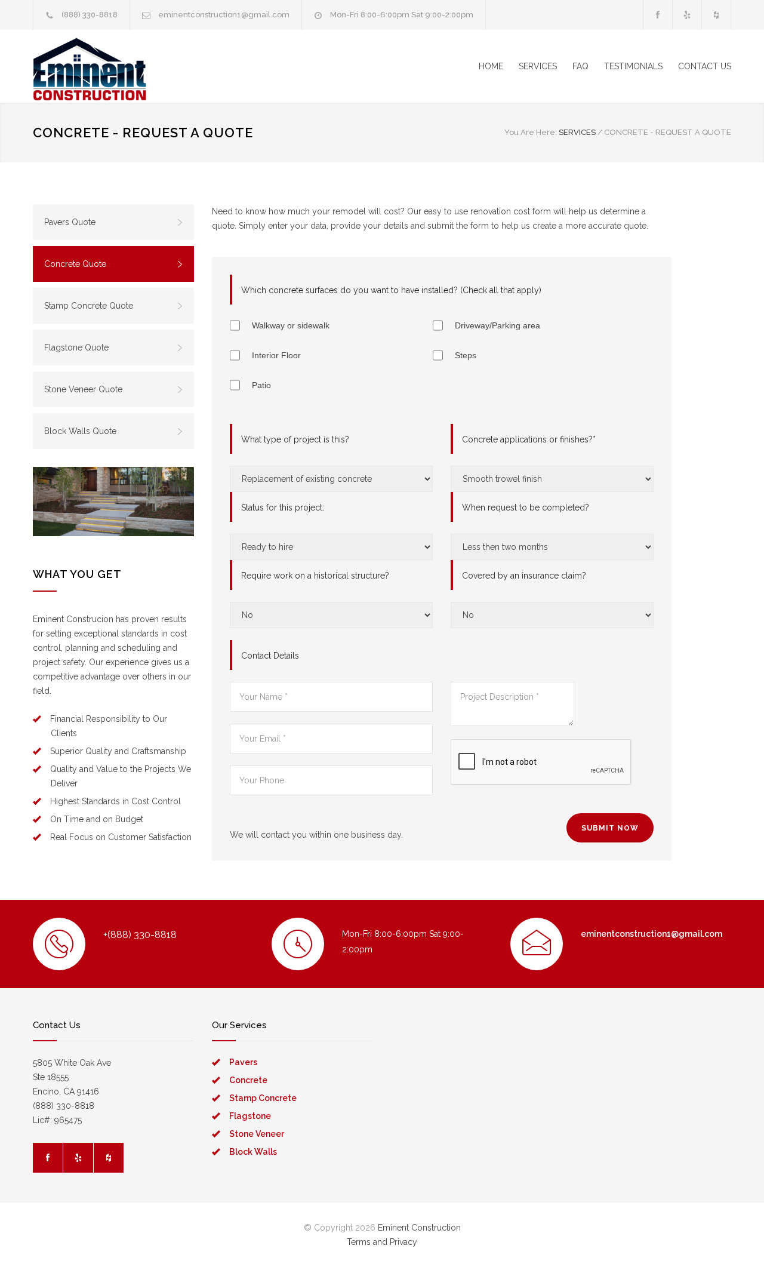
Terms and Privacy (382, 1242)
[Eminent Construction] (143, 66)
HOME (491, 66)
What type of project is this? (295, 439)
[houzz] (716, 14)
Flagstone (250, 1116)
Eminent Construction (419, 1227)
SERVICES (538, 66)
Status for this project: (282, 507)
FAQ (580, 66)
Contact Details (270, 655)
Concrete (248, 1080)
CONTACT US (704, 66)
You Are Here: (530, 132)
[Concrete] (113, 501)
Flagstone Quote (76, 347)
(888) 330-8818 (89, 14)
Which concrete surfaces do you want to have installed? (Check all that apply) (391, 290)
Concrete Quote (75, 264)
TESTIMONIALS (633, 66)
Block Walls (253, 1152)
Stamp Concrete (263, 1098)
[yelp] (687, 14)
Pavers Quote (70, 222)
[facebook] (657, 14)
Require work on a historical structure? (315, 575)
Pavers (243, 1062)
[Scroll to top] (731, 1234)
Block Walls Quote (80, 431)
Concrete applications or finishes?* (529, 439)
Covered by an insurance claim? (524, 575)
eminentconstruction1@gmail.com (223, 14)
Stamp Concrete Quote (88, 305)
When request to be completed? (525, 507)
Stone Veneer (256, 1134)
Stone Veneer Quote (83, 389)
